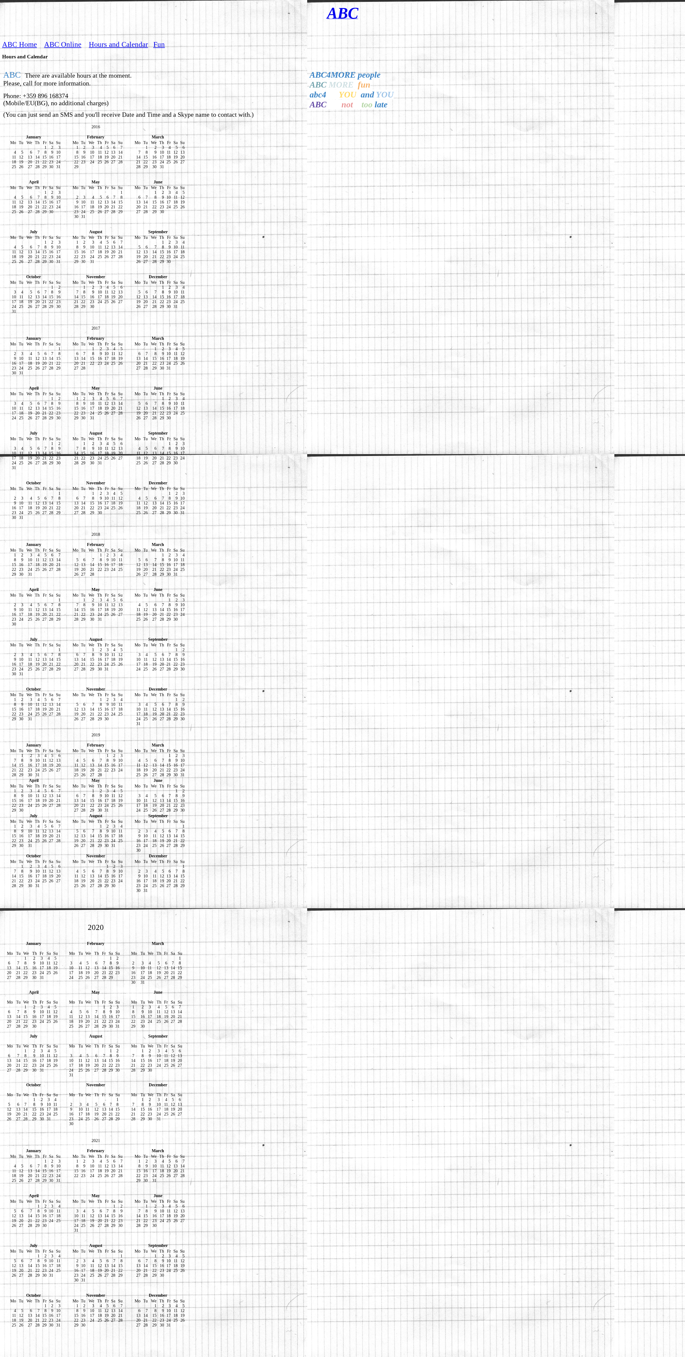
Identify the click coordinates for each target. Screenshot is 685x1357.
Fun (159, 44)
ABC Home (19, 44)
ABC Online (62, 44)
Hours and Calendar (118, 44)
